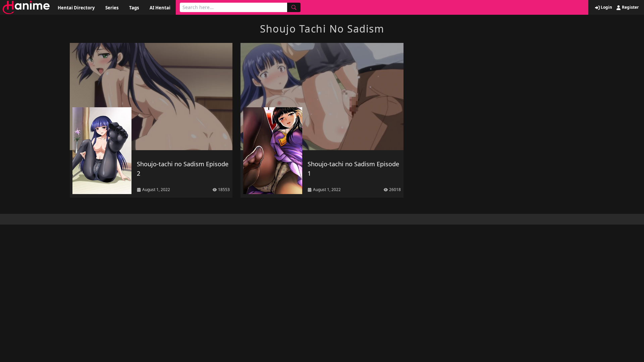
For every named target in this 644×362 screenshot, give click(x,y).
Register (630, 7)
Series (111, 8)
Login (606, 7)
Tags (134, 8)
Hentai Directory (76, 8)
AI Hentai (160, 8)
